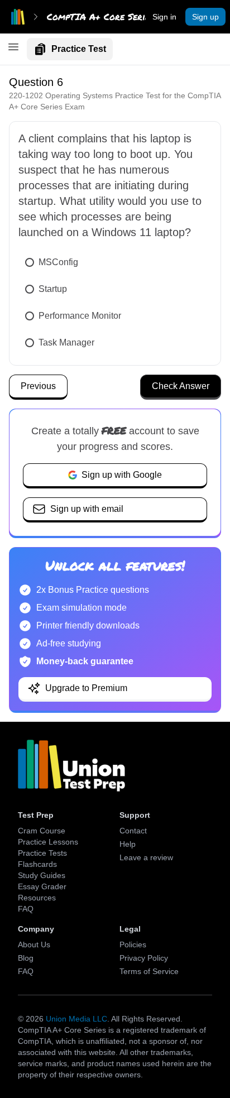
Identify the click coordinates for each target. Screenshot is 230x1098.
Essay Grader (42, 886)
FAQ (25, 908)
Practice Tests (42, 852)
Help (127, 844)
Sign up (205, 16)
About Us (34, 944)
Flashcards (37, 864)
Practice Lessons (48, 841)
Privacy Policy (143, 957)
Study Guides (41, 875)
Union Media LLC (76, 1018)
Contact (133, 830)
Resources (37, 897)
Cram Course (41, 830)
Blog (25, 957)
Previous (38, 386)
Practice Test (78, 49)
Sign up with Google (122, 475)
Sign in (164, 16)
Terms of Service (149, 971)
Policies (132, 944)
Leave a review (146, 857)
